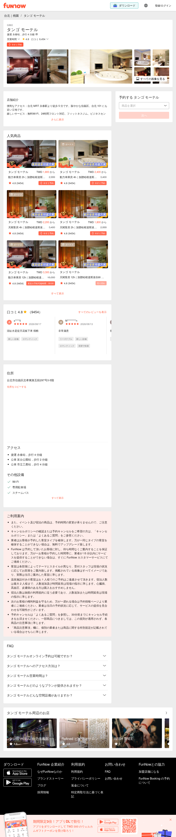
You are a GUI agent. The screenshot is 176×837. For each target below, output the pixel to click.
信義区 (10, 24)
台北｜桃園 (11, 15)
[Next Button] (166, 713)
